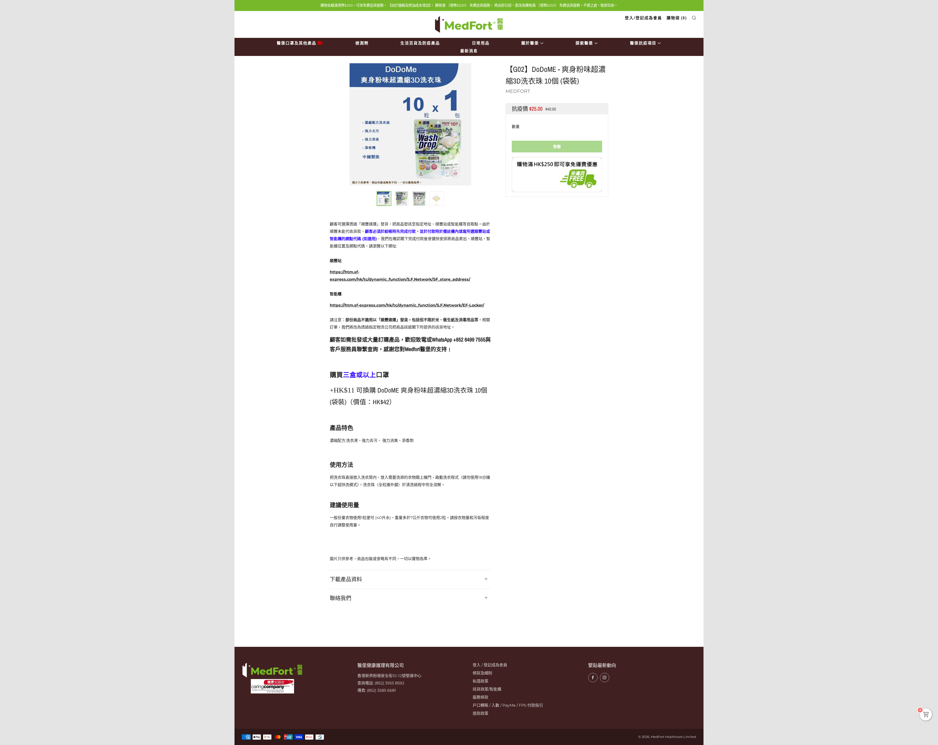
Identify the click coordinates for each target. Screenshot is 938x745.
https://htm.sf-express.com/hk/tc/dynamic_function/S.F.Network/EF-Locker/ (407, 305)
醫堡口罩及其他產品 (300, 43)
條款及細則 (482, 673)
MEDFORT (518, 91)
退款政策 (480, 713)
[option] (410, 124)
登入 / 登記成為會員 (490, 665)
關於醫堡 (530, 43)
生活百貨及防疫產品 (420, 43)
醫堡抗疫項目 (643, 43)
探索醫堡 (584, 43)
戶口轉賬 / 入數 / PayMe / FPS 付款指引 (508, 705)
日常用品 (481, 43)
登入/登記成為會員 (643, 18)
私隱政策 (480, 681)
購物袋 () (677, 18)
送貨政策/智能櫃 (487, 689)
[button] (384, 198)
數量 (516, 126)
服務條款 (480, 697)
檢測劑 (362, 43)
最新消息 (469, 50)
